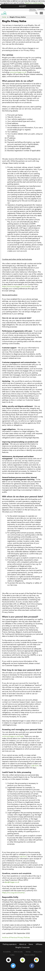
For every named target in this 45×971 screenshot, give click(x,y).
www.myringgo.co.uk (18, 72)
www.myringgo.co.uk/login (13, 736)
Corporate (41, 9)
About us (22, 944)
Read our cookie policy (34, 3)
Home (4, 17)
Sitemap (28, 951)
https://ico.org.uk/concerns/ (13, 892)
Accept (22, 6)
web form (35, 766)
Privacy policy (38, 951)
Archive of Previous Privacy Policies (16, 937)
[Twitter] (13, 966)
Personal (32, 9)
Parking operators (9, 944)
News (31, 944)
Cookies (12, 955)
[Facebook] (31, 966)
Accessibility (7, 951)
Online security (18, 951)
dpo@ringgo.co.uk (12, 882)
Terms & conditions (29, 955)
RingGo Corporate (22, 947)
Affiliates (39, 944)
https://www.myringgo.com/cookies (16, 286)
